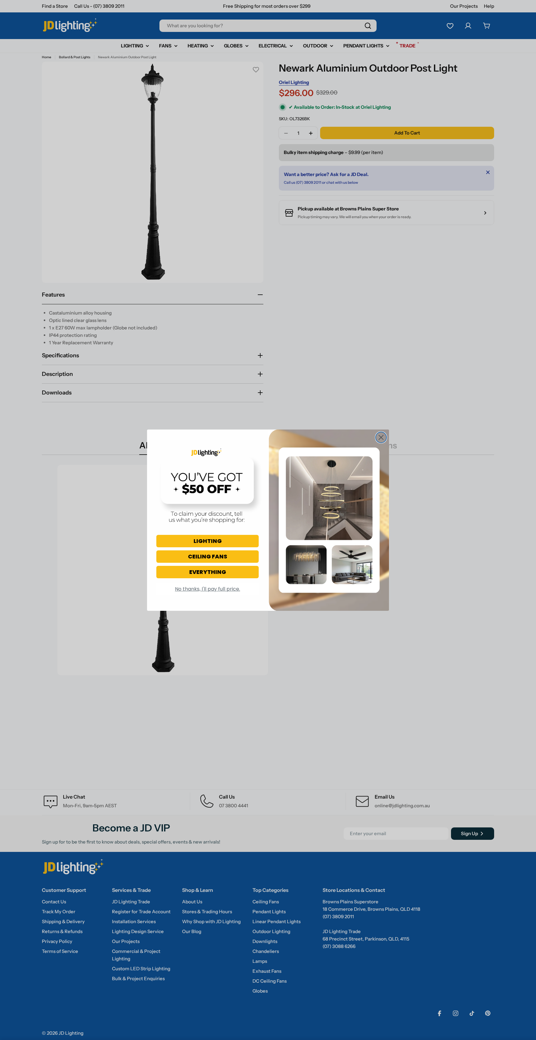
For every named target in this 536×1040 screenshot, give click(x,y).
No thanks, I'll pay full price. (207, 589)
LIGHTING (208, 541)
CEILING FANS (207, 556)
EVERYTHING (207, 572)
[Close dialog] (381, 437)
